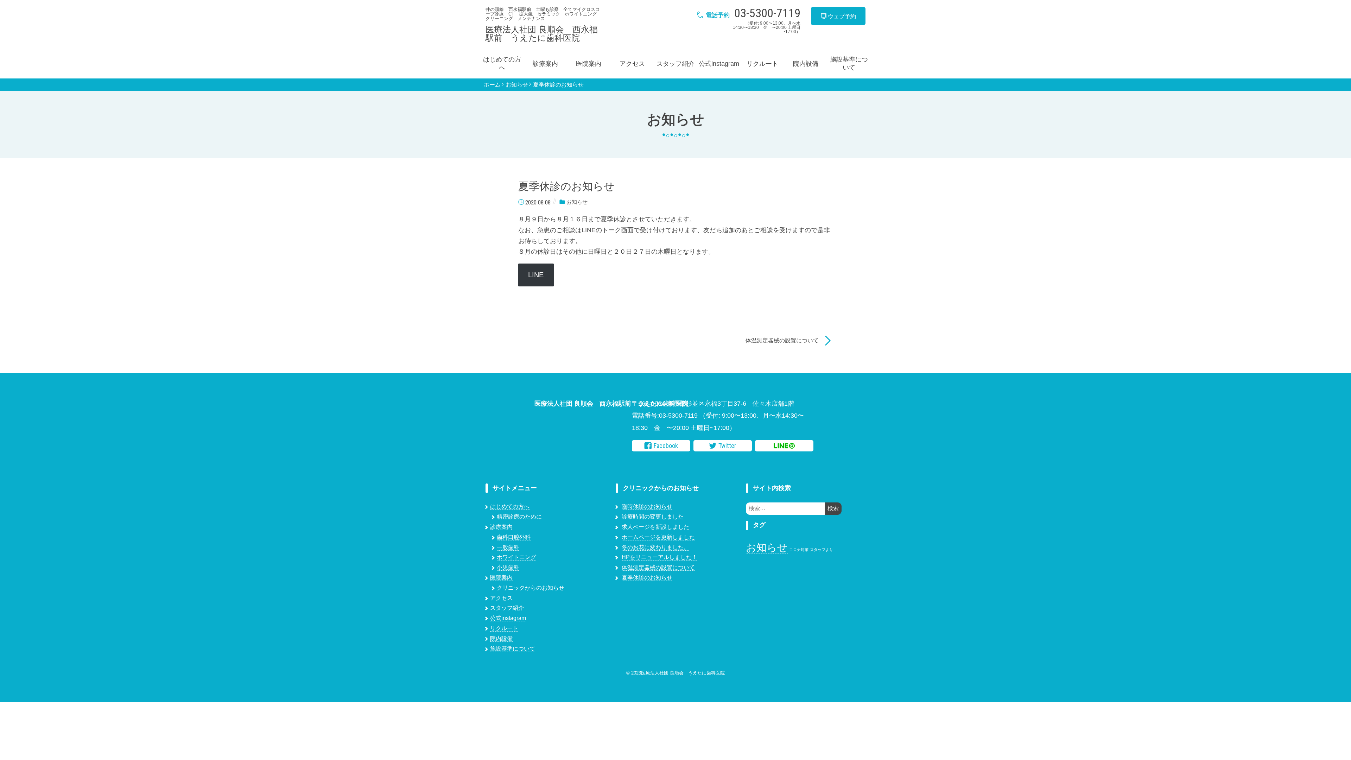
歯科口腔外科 (514, 537)
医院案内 (588, 63)
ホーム (492, 85)
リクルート (762, 63)
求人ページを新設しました (655, 527)
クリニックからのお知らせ (530, 588)
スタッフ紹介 (675, 63)
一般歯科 (508, 547)
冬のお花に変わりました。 (655, 547)
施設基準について (849, 63)
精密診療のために (519, 517)
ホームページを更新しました (658, 537)
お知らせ (517, 85)
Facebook (666, 445)
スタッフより (821, 549)
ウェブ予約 (841, 16)
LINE (536, 275)
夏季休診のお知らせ (558, 85)
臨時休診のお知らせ (647, 506)
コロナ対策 (798, 549)
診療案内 (545, 63)
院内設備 (805, 63)
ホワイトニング (516, 557)
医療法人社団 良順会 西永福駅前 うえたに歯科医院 (542, 33)
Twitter (727, 445)
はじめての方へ (502, 63)
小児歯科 (508, 567)
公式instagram (719, 63)
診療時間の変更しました (653, 517)
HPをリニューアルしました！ (659, 557)
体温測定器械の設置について (782, 340)
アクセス (632, 63)
